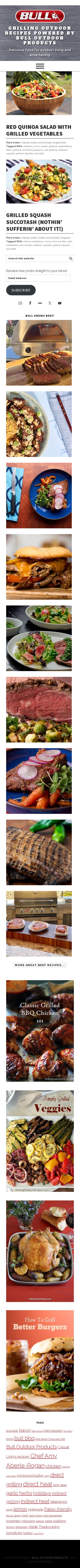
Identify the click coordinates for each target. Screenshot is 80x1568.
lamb (9, 1509)
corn (36, 146)
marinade (35, 1509)
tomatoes (14, 1533)
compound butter (30, 1476)
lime (8, 150)
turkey (28, 1533)
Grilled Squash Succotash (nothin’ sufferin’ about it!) (34, 221)
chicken (53, 1466)
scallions (59, 1521)
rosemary (13, 1521)
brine (10, 1439)
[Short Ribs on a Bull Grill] (39, 813)
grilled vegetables (60, 146)
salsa (48, 1521)
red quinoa (50, 150)
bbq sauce (37, 1431)
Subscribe (21, 290)
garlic (12, 1493)
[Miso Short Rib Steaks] (39, 527)
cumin (44, 146)
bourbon (67, 1431)
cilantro (28, 146)
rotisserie (28, 1521)
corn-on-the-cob (61, 241)
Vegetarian (59, 142)
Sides (34, 237)
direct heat (37, 1484)
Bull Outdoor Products (31, 1447)
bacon (25, 1430)
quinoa (17, 150)
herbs (25, 1493)
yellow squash (24, 153)
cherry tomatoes (33, 241)
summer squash (42, 245)
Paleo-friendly (58, 1509)
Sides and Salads (41, 142)
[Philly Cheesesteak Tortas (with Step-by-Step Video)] (39, 599)
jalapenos (58, 1501)
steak (33, 1527)
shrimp (10, 1527)
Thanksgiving (49, 1527)
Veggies (66, 237)
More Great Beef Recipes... (40, 965)
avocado (12, 1430)
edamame (12, 245)
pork (24, 1515)
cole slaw (11, 1475)
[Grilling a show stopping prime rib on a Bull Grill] (39, 741)
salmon (40, 1521)
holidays (42, 1493)
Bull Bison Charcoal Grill (50, 1439)
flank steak (60, 1485)
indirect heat (35, 1501)
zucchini (39, 153)
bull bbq (24, 1438)
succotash (25, 245)
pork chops (35, 1515)
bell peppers (53, 1431)
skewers (21, 1527)
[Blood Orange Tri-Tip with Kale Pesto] (39, 670)
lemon (20, 1509)
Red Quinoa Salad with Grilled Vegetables (38, 130)
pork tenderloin (52, 1515)
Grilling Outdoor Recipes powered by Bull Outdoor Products (40, 35)
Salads (26, 142)
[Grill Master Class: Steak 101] (39, 955)
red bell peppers (32, 150)
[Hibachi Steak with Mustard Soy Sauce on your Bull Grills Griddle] (39, 456)
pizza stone (13, 1515)
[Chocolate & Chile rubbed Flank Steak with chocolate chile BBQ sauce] (39, 884)
